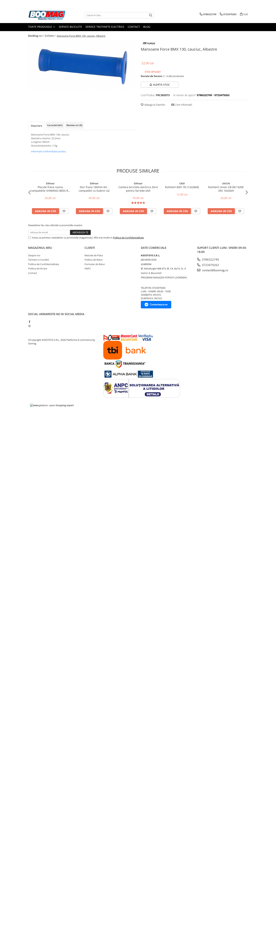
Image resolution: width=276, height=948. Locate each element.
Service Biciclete (70, 26)
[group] (81, 65)
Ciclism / (50, 35)
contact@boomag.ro (214, 270)
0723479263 (210, 265)
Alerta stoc (161, 84)
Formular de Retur (94, 264)
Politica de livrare (37, 268)
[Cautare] (150, 15)
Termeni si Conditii (38, 259)
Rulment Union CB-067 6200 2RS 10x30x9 (226, 188)
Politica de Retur (93, 259)
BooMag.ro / (36, 35)
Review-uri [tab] (74, 125)
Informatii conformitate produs (48, 151)
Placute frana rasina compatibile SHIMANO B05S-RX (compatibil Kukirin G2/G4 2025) (50, 188)
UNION (226, 183)
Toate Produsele (40, 26)
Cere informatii (183, 104)
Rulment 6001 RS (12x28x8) (182, 187)
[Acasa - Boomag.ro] (47, 15)
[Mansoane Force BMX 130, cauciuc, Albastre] (81, 65)
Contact (134, 26)
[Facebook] (29, 321)
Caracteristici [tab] (55, 125)
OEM (182, 183)
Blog (146, 26)
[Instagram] (29, 326)
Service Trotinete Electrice (104, 26)
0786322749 (210, 259)
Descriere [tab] (36, 125)
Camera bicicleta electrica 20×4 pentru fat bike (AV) (138, 188)
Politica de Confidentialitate (128, 237)
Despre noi (34, 255)
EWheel (50, 183)
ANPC (87, 268)
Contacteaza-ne (158, 304)
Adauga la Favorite (154, 104)
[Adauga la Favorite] (64, 211)
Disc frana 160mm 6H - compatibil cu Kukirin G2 (94, 188)
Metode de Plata (93, 255)
